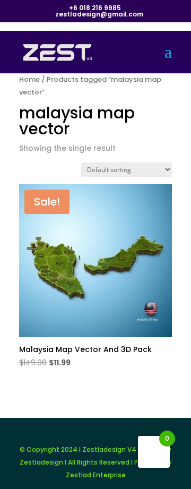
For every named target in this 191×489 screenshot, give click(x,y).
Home (29, 79)
